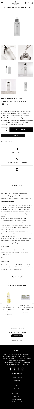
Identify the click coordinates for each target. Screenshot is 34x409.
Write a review (17, 336)
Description (17, 185)
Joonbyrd (8, 305)
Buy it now (13, 135)
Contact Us (17, 380)
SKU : (3, 142)
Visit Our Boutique (16, 399)
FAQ (17, 385)
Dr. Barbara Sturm (11, 98)
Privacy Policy (16, 391)
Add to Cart (21, 129)
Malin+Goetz (25, 305)
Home (3, 7)
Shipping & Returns (17, 377)
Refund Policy (16, 396)
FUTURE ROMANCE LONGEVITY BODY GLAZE (8, 309)
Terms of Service (16, 393)
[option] (8, 304)
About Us (16, 388)
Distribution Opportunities (16, 401)
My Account (17, 383)
